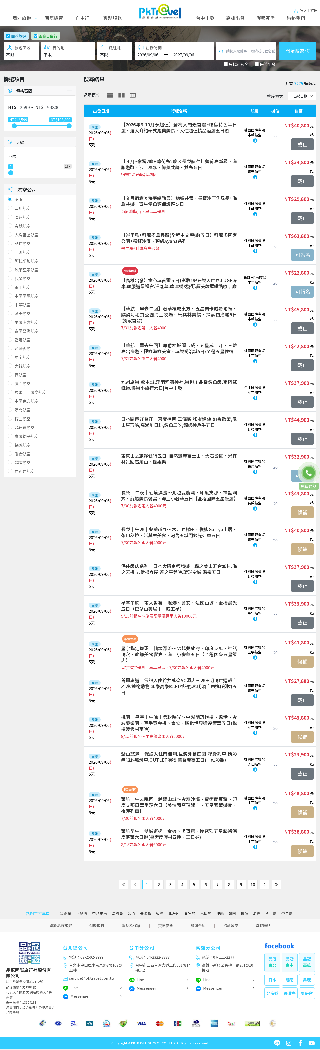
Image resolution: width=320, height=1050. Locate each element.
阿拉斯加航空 (27, 260)
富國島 (117, 913)
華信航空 (23, 243)
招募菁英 (230, 925)
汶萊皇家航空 (27, 269)
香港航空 (23, 339)
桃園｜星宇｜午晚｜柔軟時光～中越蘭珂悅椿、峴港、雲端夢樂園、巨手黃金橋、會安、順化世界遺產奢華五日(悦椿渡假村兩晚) (179, 723)
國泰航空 (23, 313)
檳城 (244, 913)
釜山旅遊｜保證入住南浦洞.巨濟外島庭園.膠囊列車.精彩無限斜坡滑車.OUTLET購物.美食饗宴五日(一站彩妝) (179, 757)
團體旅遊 (18, 36)
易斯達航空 (25, 471)
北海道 (174, 913)
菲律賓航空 (25, 427)
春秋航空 (23, 225)
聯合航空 (23, 453)
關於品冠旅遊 (61, 925)
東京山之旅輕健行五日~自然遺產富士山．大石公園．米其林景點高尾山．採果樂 (179, 459)
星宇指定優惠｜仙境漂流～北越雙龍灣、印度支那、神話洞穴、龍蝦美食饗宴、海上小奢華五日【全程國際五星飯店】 (179, 654)
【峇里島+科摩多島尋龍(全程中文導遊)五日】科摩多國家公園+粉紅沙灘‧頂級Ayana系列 (179, 238)
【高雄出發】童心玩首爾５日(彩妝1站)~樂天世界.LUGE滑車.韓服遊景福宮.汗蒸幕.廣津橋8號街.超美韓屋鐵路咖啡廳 (179, 283)
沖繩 (220, 913)
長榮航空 (23, 278)
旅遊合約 (198, 925)
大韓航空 (23, 365)
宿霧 (160, 913)
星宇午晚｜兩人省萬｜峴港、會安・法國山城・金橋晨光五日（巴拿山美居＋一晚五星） (179, 606)
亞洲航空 (23, 252)
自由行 (83, 18)
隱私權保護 (131, 925)
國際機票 (54, 18)
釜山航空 (23, 287)
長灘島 (146, 913)
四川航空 (23, 208)
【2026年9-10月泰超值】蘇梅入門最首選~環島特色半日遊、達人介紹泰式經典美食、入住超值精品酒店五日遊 (179, 127)
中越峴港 (99, 913)
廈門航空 (23, 383)
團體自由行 (48, 36)
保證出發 (268, 64)
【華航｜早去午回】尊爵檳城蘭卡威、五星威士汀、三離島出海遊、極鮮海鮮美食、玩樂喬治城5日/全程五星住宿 (179, 348)
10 (253, 884)
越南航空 (23, 462)
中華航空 (23, 304)
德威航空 (23, 444)
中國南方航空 (27, 322)
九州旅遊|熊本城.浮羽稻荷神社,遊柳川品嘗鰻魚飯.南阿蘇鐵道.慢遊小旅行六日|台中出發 (179, 385)
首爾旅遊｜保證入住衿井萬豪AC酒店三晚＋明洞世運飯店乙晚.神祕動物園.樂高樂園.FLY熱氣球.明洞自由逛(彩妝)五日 (179, 686)
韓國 (232, 913)
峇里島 (287, 913)
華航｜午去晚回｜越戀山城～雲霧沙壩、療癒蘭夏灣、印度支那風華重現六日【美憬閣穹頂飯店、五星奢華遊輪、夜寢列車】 (179, 805)
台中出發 (205, 18)
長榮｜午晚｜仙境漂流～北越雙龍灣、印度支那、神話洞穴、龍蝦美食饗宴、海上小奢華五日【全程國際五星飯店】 (179, 495)
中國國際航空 (27, 295)
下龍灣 (82, 913)
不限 (19, 199)
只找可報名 (239, 64)
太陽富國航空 (27, 234)
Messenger (80, 996)
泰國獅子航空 (27, 436)
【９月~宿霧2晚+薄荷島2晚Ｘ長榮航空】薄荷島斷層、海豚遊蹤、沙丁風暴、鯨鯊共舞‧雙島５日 (179, 164)
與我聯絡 (263, 925)
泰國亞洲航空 (27, 330)
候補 (303, 512)
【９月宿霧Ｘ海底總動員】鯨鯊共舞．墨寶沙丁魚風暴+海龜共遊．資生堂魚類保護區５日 (179, 201)
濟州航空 (23, 217)
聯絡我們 (296, 18)
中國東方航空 (27, 400)
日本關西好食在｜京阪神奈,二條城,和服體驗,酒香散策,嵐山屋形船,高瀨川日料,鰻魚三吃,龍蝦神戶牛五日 (179, 422)
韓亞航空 (23, 418)
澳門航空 (23, 409)
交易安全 (165, 925)
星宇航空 (23, 357)
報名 (302, 255)
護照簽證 (265, 18)
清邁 (257, 913)
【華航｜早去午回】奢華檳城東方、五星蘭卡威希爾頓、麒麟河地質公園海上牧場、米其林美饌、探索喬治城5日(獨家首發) (179, 314)
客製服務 (112, 18)
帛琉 (132, 913)
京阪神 (206, 913)
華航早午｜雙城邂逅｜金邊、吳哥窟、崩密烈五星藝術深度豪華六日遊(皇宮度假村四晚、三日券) (179, 834)
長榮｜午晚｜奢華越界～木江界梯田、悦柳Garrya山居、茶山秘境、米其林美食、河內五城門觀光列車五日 (179, 532)
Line (74, 987)
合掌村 (190, 913)
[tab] (110, 95)
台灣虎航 (23, 348)
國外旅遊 (23, 18)
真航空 (21, 374)
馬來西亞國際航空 (31, 392)
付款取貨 (97, 925)
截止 (303, 144)
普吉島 (271, 913)
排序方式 (275, 96)
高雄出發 (235, 18)
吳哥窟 (66, 913)
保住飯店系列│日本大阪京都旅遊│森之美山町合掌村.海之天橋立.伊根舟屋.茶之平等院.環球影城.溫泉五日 (179, 569)
